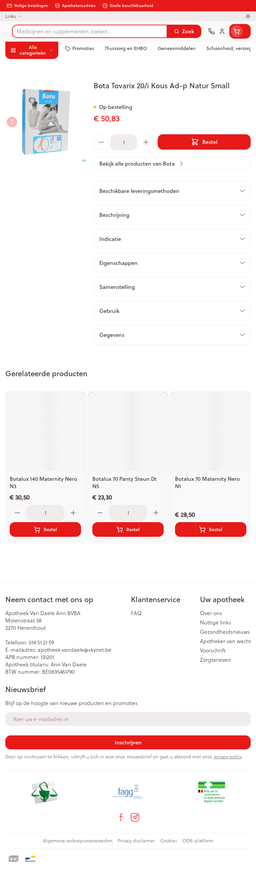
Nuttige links (215, 622)
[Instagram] (135, 817)
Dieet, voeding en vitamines (42, 103)
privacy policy (227, 756)
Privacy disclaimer (136, 840)
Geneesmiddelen (42, 206)
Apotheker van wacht (225, 641)
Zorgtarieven (215, 659)
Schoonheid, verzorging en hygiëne (42, 82)
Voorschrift (213, 650)
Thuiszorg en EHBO (42, 175)
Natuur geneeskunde (42, 159)
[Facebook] (121, 817)
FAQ (136, 613)
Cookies (168, 840)
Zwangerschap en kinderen (42, 125)
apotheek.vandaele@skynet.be (74, 649)
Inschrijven (128, 742)
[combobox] (89, 31)
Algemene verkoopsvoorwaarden (77, 840)
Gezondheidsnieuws (225, 631)
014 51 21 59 (41, 642)
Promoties (18, 64)
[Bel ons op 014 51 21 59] (211, 31)
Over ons (211, 613)
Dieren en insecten (42, 190)
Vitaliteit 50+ (42, 143)
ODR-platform (197, 840)
